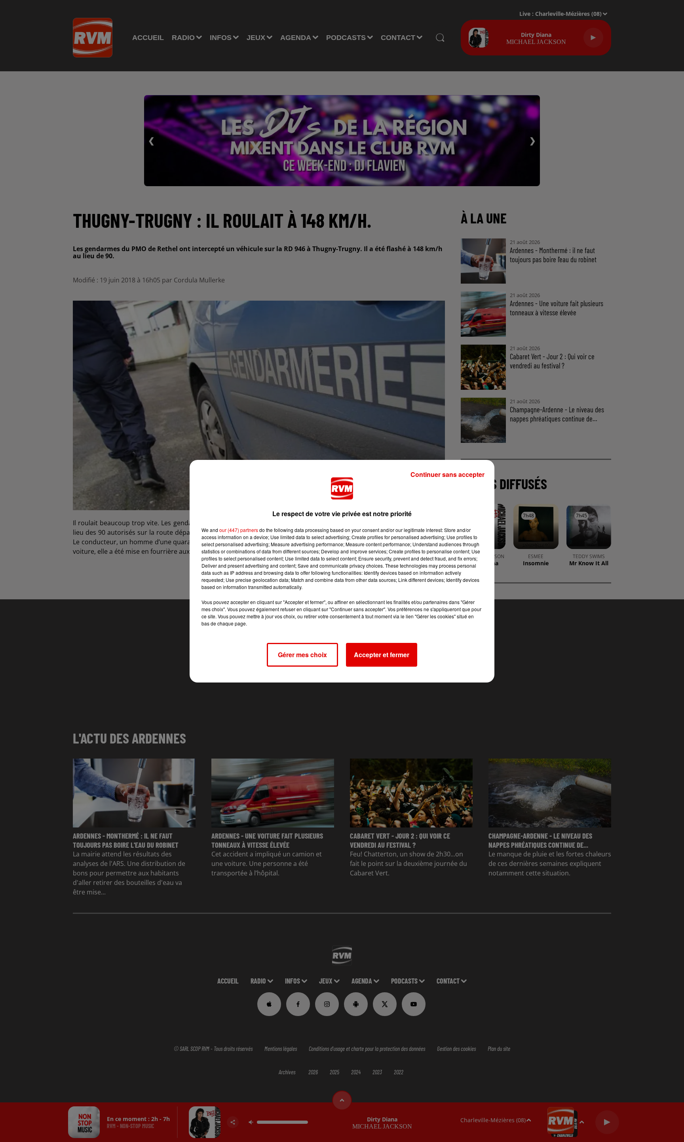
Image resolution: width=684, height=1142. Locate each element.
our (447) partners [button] (238, 529)
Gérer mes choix (302, 654)
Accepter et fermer (381, 654)
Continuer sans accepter (447, 474)
